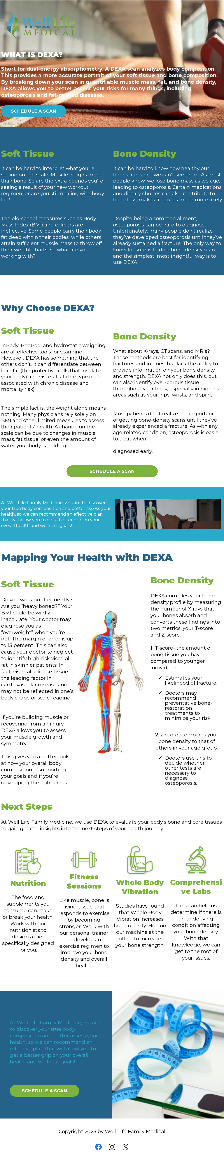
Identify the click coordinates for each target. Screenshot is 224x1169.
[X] (125, 1147)
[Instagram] (112, 1147)
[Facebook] (98, 1147)
